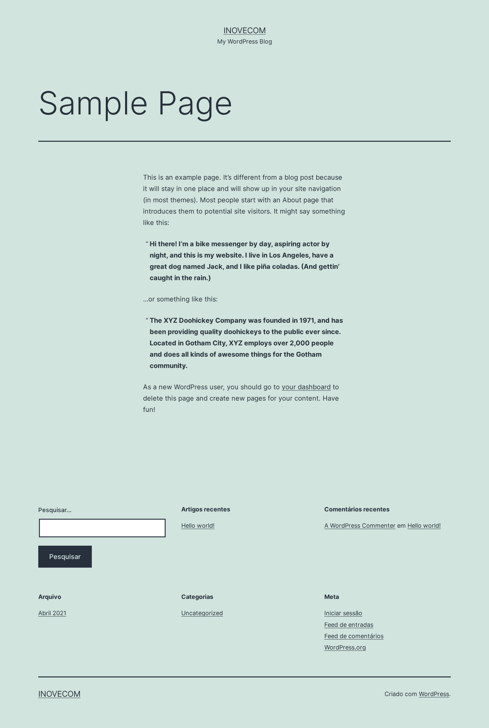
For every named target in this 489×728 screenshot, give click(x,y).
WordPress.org (345, 647)
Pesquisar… (55, 509)
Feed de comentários (354, 636)
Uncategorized (202, 613)
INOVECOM (245, 30)
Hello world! (198, 525)
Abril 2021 (52, 613)
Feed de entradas (348, 624)
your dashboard (306, 387)
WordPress (434, 693)
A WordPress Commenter (360, 525)
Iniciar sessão (343, 613)
